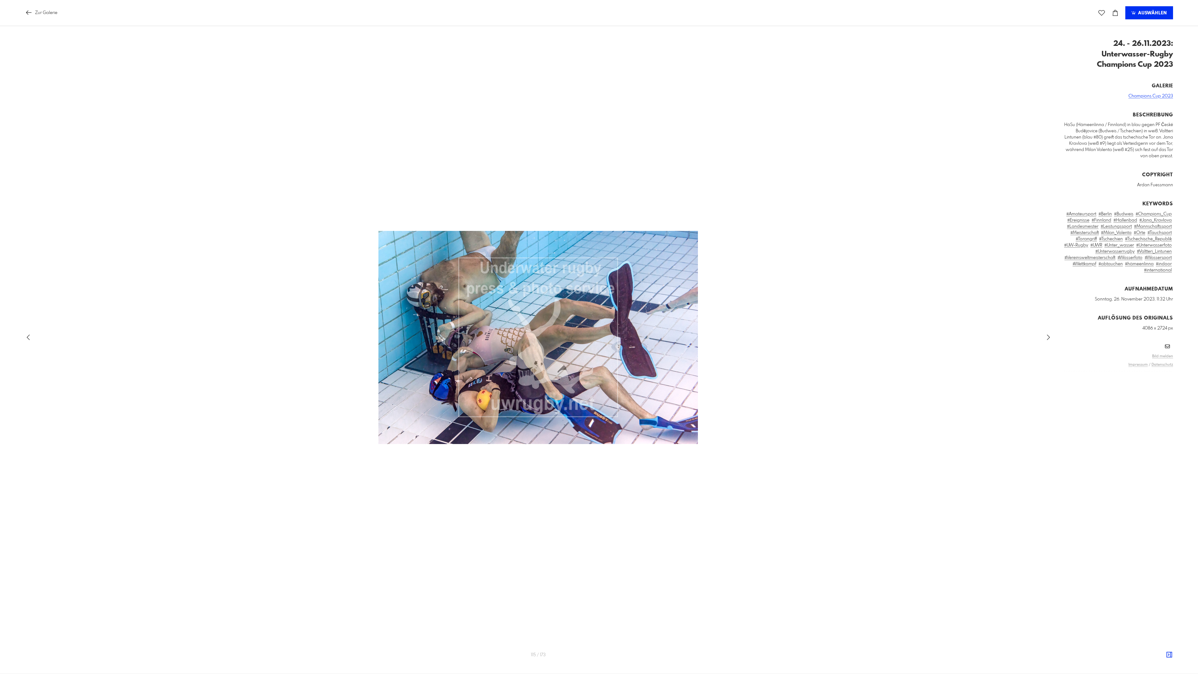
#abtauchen (1110, 264)
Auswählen (1152, 13)
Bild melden (1162, 356)
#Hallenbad (1125, 220)
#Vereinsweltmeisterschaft (1089, 258)
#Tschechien (1111, 239)
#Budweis (1123, 214)
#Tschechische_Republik (1148, 239)
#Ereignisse (1078, 220)
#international (1158, 270)
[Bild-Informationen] (1169, 655)
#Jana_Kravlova (1155, 220)
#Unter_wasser (1119, 245)
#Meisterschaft (1084, 233)
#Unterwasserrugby (1115, 251)
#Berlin (1105, 214)
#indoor (1164, 264)
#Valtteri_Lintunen (1154, 251)
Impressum (1138, 365)
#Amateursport (1081, 214)
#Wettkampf (1084, 264)
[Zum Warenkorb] (1115, 13)
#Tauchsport (1159, 233)
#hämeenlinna (1139, 264)
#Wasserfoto (1130, 258)
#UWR (1096, 245)
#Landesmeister (1082, 226)
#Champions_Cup (1154, 214)
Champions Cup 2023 (1150, 96)
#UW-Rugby (1076, 245)
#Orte (1139, 233)
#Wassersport (1158, 258)
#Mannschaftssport (1153, 226)
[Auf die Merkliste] (1101, 13)
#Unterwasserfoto (1154, 245)
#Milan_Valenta (1116, 233)
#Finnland (1101, 220)
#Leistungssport (1116, 226)
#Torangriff (1086, 239)
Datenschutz (1162, 365)
